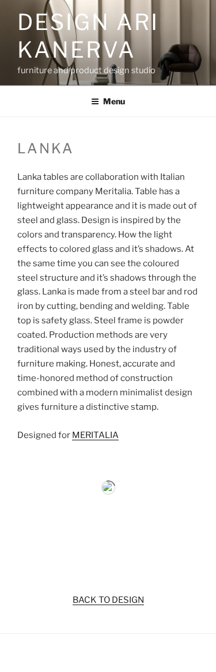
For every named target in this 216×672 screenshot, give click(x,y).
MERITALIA (95, 435)
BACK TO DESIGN (108, 600)
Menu (114, 101)
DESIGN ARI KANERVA (88, 36)
